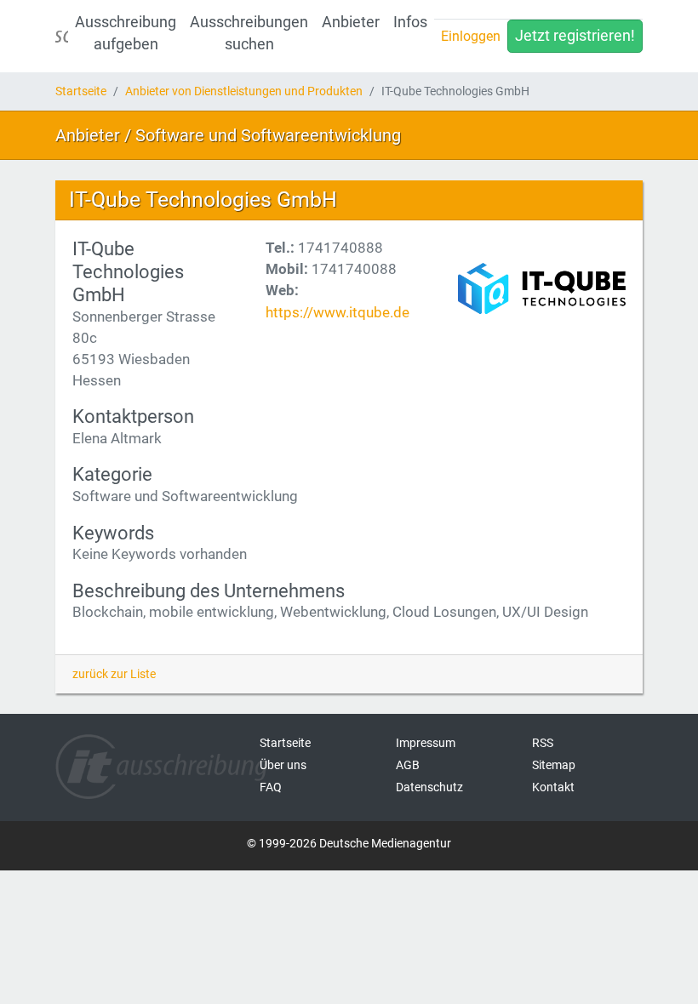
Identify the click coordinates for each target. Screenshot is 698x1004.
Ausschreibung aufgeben (125, 33)
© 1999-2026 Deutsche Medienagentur (349, 843)
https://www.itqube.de (337, 312)
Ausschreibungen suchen (249, 33)
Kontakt (553, 787)
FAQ (271, 787)
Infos (410, 22)
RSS (542, 743)
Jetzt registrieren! (575, 35)
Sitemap (553, 765)
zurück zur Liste (114, 674)
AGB (408, 765)
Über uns (283, 765)
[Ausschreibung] (61, 35)
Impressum (425, 743)
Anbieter (351, 22)
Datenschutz (429, 787)
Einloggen (471, 36)
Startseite (80, 91)
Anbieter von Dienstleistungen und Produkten (244, 91)
